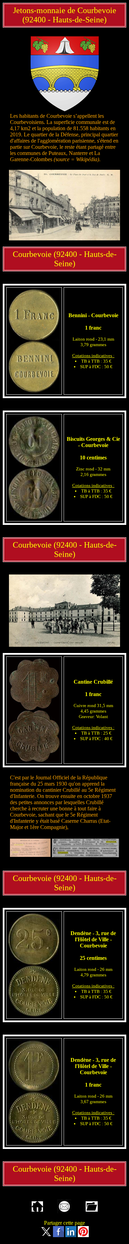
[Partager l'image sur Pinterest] (83, 1235)
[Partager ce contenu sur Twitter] (46, 1235)
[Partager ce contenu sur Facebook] (58, 1235)
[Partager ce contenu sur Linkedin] (70, 1235)
